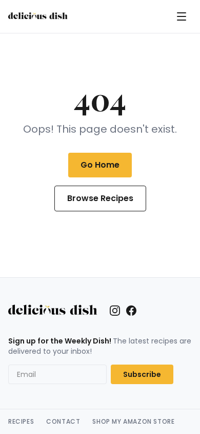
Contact (63, 422)
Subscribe (142, 374)
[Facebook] (131, 310)
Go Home (100, 165)
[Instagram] (115, 310)
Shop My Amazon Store (133, 422)
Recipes (21, 422)
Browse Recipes (100, 198)
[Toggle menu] (181, 16)
